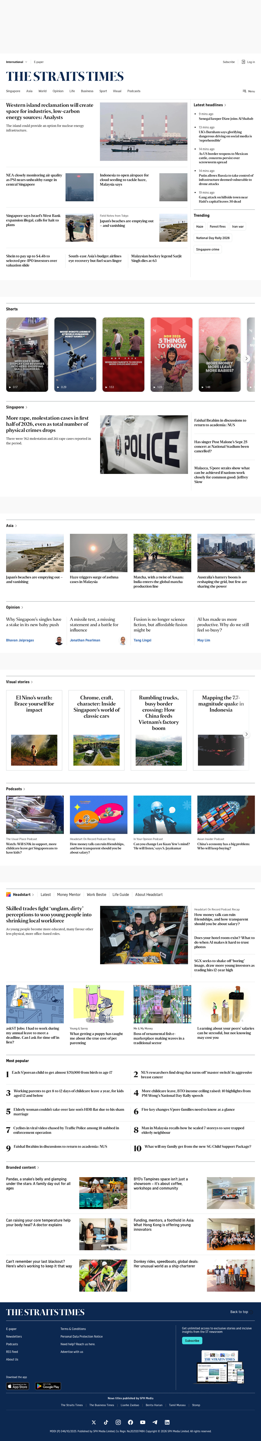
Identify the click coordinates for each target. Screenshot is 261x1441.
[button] (17, 62)
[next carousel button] (246, 358)
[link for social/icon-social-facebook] (130, 1422)
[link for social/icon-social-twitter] (94, 1422)
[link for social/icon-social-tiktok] (106, 1422)
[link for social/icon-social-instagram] (118, 1422)
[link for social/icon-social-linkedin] (167, 1422)
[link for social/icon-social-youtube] (143, 1422)
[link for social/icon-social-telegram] (155, 1422)
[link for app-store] (18, 1386)
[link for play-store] (48, 1386)
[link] (64, 76)
